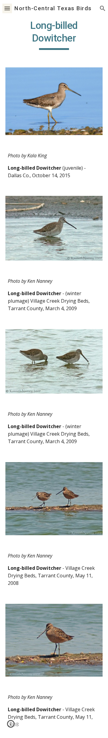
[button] (7, 8)
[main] (54, 34)
